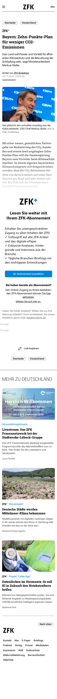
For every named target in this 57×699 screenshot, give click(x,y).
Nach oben (46, 624)
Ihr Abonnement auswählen (28, 273)
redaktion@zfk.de (36, 317)
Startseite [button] (28, 7)
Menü (3, 6)
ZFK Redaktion (21, 73)
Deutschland (29, 22)
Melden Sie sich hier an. (28, 301)
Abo (52, 6)
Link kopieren (31, 348)
